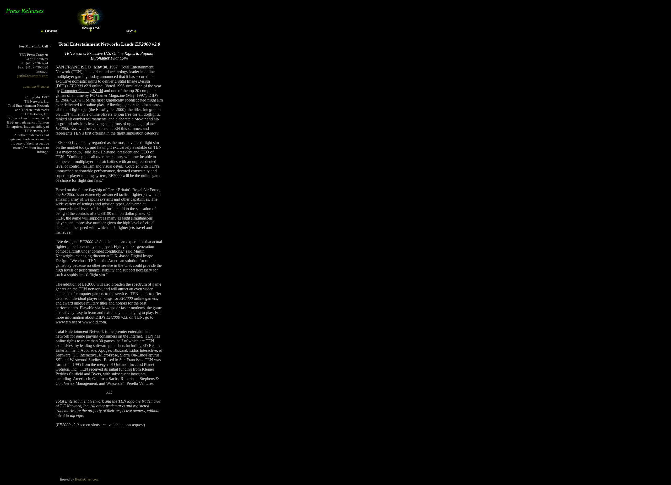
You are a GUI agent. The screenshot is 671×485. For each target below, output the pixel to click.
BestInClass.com (87, 479)
